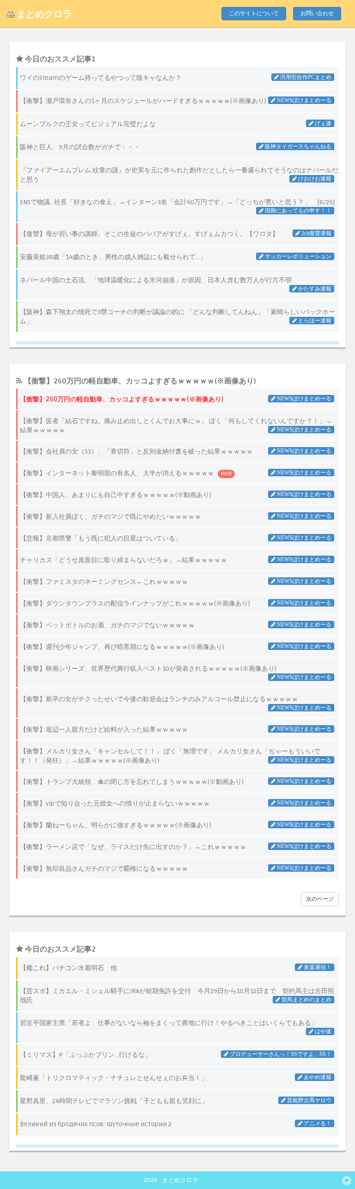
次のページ (320, 899)
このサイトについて (254, 13)
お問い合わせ (317, 13)
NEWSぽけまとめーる (303, 398)
